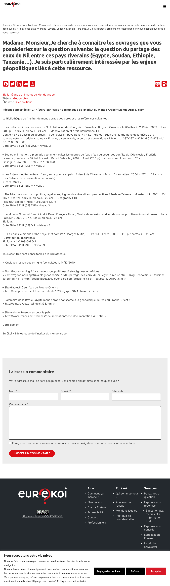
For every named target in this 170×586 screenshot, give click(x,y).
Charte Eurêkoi (96, 507)
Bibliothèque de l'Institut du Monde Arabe (28, 94)
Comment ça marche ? (95, 495)
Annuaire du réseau (123, 503)
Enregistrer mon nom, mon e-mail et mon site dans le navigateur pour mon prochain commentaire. (74, 443)
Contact (92, 517)
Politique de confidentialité (71, 581)
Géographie (19, 25)
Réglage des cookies (108, 571)
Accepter (156, 571)
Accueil (6, 25)
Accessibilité (95, 512)
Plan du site (94, 502)
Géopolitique (24, 102)
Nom (13, 391)
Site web (117, 391)
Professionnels (96, 522)
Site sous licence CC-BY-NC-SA (42, 516)
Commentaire (18, 404)
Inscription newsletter (150, 545)
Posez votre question (151, 495)
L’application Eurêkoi (152, 536)
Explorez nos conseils (152, 528)
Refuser (135, 571)
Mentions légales (126, 510)
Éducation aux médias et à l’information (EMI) (155, 516)
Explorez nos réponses (152, 503)
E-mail (66, 391)
